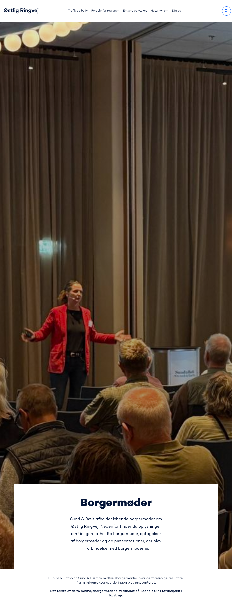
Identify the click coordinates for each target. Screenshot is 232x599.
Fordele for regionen (105, 10)
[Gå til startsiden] (25, 11)
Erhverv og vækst (135, 10)
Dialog (176, 10)
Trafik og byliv (78, 10)
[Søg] (226, 11)
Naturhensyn (160, 10)
